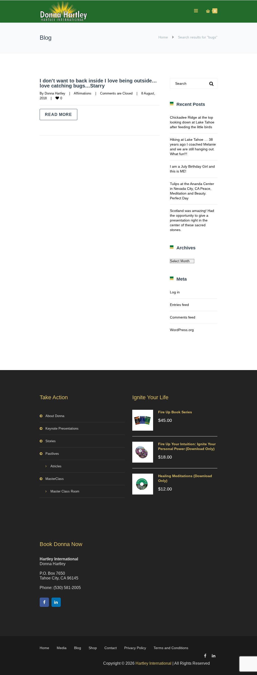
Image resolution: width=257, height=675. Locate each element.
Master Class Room (64, 491)
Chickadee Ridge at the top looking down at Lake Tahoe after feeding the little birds (192, 122)
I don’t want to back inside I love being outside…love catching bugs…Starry (98, 83)
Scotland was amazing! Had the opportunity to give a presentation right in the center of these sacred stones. (192, 220)
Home (163, 37)
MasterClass (54, 479)
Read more (58, 114)
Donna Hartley (55, 93)
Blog (77, 648)
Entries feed (179, 305)
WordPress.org (182, 330)
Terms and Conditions (171, 648)
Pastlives (52, 454)
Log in (175, 292)
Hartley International (153, 663)
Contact (110, 648)
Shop (93, 648)
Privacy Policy (135, 648)
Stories (50, 441)
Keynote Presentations (62, 428)
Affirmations (82, 93)
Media (62, 648)
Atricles (55, 466)
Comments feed (182, 317)
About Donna (54, 416)
